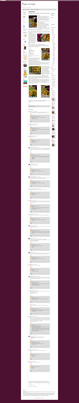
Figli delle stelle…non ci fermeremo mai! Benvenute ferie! (54, 142)
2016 (52, 32)
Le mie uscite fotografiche (36, 9)
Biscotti (52, 74)
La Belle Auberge (53, 98)
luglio (53, 39)
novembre (53, 35)
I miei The (53, 91)
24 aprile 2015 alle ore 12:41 (36, 297)
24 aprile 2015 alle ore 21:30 (34, 349)
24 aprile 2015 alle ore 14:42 (35, 316)
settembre (54, 37)
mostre (52, 71)
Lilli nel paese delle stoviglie (53, 120)
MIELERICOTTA (53, 127)
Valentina (31, 252)
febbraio (53, 62)
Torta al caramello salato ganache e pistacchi (53, 122)
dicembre (53, 34)
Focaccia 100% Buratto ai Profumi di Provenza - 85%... (53, 50)
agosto (53, 38)
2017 (52, 31)
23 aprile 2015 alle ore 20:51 (36, 257)
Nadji (30, 361)
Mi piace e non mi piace (28, 4)
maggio (53, 41)
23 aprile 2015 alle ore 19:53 (34, 252)
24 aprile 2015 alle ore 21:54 (36, 354)
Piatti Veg (53, 83)
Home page (24, 9)
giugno (53, 40)
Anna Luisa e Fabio (31, 147)
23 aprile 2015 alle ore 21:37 (36, 269)
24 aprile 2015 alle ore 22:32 (36, 366)
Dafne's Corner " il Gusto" (53, 140)
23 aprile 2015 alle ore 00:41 (34, 111)
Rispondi (31, 121)
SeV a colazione (31, 290)
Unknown (31, 111)
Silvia (30, 304)
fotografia (53, 70)
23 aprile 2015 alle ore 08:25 (37, 116)
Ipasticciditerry (31, 316)
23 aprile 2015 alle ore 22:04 (36, 282)
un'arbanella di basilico (53, 106)
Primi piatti (53, 84)
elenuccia (31, 225)
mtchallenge (53, 143)
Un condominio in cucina (53, 123)
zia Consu (31, 238)
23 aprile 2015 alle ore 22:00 (37, 276)
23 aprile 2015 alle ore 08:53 (37, 155)
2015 (52, 33)
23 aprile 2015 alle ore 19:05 (37, 193)
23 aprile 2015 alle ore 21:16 (34, 264)
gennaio (53, 63)
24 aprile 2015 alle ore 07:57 (35, 290)
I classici (52, 78)
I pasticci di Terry (53, 103)
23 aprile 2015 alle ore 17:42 (34, 225)
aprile (53, 42)
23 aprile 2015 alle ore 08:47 (36, 147)
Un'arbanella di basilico (32, 276)
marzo (53, 61)
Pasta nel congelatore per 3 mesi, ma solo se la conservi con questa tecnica (54, 117)
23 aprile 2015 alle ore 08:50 (37, 128)
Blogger (43, 398)
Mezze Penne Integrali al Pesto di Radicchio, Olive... (53, 55)
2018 (52, 30)
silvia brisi (32, 116)
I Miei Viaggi (32, 9)
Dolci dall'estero (53, 77)
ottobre (53, 36)
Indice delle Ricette (27, 9)
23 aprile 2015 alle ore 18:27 (34, 238)
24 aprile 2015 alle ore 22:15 (33, 361)
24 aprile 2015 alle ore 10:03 (33, 304)
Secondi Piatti (53, 85)
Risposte (31, 115)
